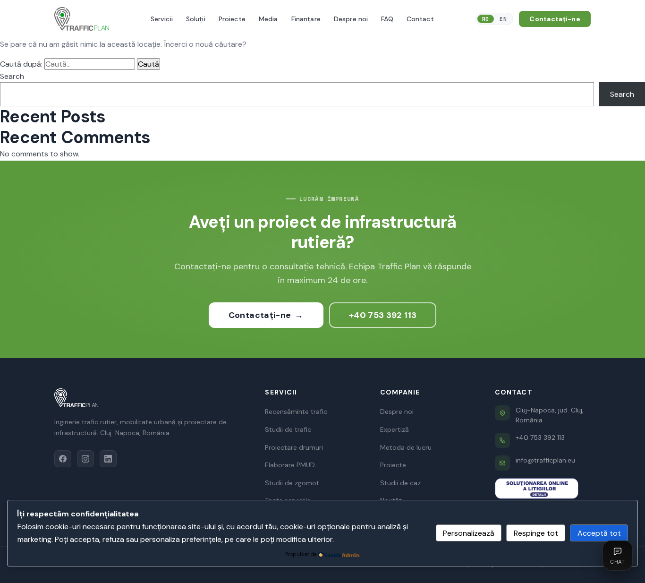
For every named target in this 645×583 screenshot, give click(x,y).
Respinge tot (536, 533)
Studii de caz (400, 483)
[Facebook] (62, 458)
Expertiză (394, 429)
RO (485, 19)
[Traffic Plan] (150, 397)
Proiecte (393, 465)
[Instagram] (85, 458)
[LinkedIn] (108, 458)
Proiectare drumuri (294, 447)
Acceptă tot (599, 533)
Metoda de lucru (406, 447)
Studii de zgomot (292, 483)
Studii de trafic (288, 429)
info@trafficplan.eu (545, 460)
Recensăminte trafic (296, 411)
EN (503, 19)
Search (12, 76)
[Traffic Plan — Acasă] (81, 19)
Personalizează (468, 533)
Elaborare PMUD (290, 465)
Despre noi (397, 411)
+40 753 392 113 (382, 315)
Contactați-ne (554, 19)
